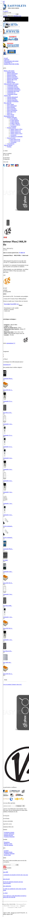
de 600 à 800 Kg (14, 122)
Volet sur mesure (8, 145)
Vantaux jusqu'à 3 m (15, 132)
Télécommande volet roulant (11, 84)
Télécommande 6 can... (6, 458)
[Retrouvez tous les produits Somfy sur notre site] (19, 800)
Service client (7, 855)
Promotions (7, 842)
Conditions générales (9, 853)
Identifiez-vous (17, 15)
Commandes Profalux (12, 87)
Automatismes (10, 143)
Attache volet (7, 95)
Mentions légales (8, 852)
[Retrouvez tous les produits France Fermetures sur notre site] (19, 796)
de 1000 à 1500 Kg (15, 124)
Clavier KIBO (4, 560)
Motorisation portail (9, 116)
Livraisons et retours (9, 832)
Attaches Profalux (11, 98)
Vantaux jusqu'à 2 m (15, 130)
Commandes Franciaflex (13, 88)
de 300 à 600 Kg (14, 120)
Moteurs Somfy (11, 72)
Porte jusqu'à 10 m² (15, 139)
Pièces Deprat (10, 114)
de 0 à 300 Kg (14, 119)
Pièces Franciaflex (11, 108)
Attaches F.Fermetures (12, 101)
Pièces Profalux (11, 107)
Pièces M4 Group (11, 111)
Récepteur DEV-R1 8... (7, 583)
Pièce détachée (7, 103)
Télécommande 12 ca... (6, 401)
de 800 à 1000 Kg (14, 123)
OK (17, 14)
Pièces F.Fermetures (12, 110)
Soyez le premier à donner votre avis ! (12, 684)
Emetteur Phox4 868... (6, 605)
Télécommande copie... (6, 571)
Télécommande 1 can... (6, 424)
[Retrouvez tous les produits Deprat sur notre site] (7, 800)
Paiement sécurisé (8, 835)
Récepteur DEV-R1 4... (7, 390)
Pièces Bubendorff (12, 105)
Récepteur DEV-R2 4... (7, 628)
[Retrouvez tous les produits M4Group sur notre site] (12, 796)
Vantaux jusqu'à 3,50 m (16, 133)
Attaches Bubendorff (12, 97)
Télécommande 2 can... (6, 594)
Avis (17, 304)
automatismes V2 (10, 343)
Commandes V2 (11, 92)
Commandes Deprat (12, 94)
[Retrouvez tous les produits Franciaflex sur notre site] (5, 792)
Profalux (9, 146)
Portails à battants (11, 127)
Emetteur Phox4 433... (6, 651)
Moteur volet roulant (9, 70)
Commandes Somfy (12, 85)
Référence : (3, 248)
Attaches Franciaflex (12, 100)
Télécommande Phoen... (7, 378)
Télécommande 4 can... (6, 469)
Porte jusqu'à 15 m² (15, 141)
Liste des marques (8, 845)
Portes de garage (11, 138)
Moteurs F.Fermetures (12, 78)
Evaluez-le (22, 252)
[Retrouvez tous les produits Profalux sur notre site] (15, 792)
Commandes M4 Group (13, 91)
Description (7, 304)
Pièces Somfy (10, 104)
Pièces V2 (9, 113)
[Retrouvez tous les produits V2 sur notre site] (23, 792)
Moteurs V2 (10, 81)
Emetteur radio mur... (6, 662)
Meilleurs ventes (8, 843)
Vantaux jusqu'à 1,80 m (16, 129)
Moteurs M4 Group (12, 79)
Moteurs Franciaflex (12, 76)
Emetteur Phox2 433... (6, 412)
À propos (6, 850)
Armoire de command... (7, 526)
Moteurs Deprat (11, 82)
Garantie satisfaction (9, 833)
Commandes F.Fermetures (13, 89)
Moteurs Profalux (11, 75)
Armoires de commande (16, 136)
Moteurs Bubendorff (12, 73)
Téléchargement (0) (6, 364)
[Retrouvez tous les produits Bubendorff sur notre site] (5, 796)
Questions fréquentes (9, 836)
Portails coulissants (12, 117)
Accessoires (13, 126)
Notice (13, 304)
